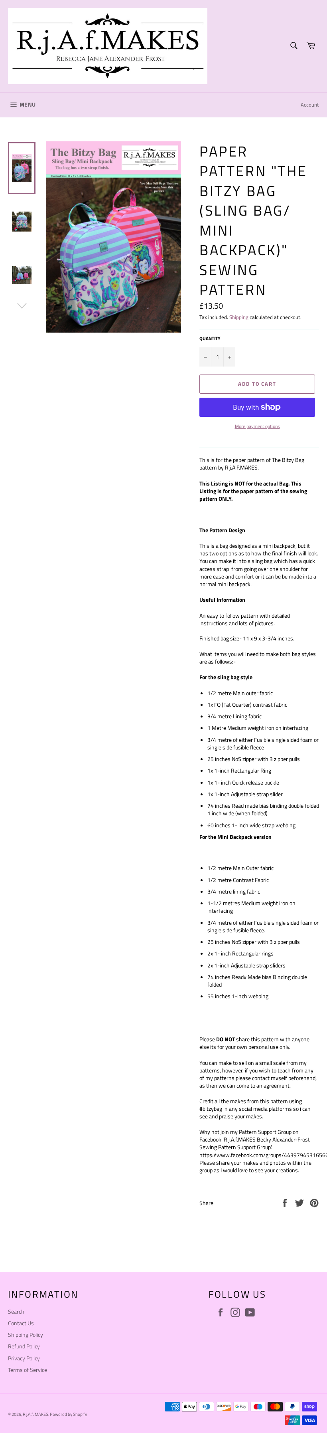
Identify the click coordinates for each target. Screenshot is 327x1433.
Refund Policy (24, 1346)
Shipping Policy (25, 1334)
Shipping (238, 317)
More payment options (257, 426)
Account (310, 105)
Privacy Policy (24, 1358)
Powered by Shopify (68, 1414)
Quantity (210, 338)
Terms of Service (27, 1370)
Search (16, 1311)
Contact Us (21, 1323)
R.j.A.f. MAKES (35, 1414)
